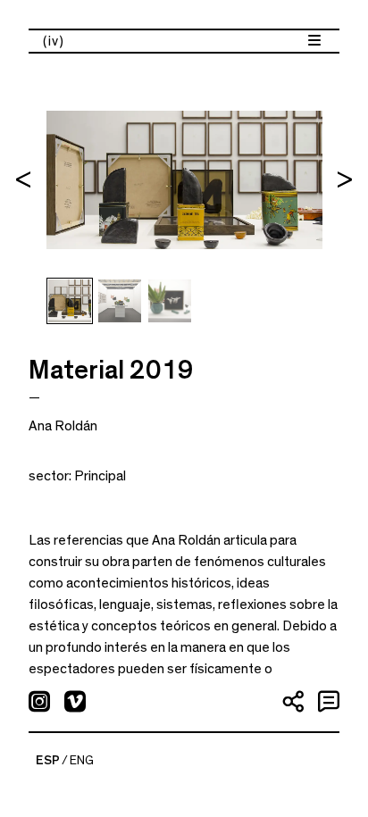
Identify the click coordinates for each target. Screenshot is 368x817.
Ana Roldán (63, 426)
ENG (82, 760)
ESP (48, 760)
